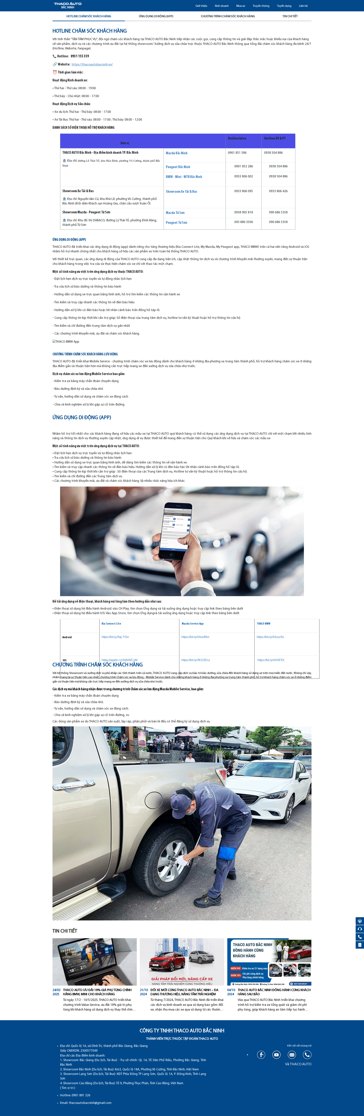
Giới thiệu (201, 6)
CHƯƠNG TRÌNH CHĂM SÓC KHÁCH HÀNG (228, 16)
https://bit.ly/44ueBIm (195, 637)
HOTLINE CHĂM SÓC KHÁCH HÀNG (88, 16)
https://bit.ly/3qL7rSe (115, 637)
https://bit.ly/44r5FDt (270, 660)
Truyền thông (261, 6)
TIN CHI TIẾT (290, 16)
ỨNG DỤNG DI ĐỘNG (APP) (156, 16)
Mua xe (240, 6)
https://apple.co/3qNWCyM (119, 660)
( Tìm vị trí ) (67, 1088)
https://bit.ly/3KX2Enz (195, 660)
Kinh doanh (222, 6)
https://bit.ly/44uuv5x (270, 637)
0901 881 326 (81, 1095)
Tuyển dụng (284, 6)
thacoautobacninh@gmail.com (90, 1103)
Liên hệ (303, 6)
